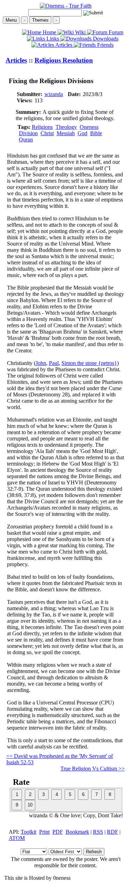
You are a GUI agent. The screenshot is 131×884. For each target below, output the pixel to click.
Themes (40, 20)
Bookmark (77, 832)
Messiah (66, 133)
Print (44, 832)
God (82, 133)
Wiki (80, 32)
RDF (112, 832)
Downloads (105, 39)
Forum (115, 32)
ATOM (17, 838)
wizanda (53, 94)
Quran (26, 140)
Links (52, 39)
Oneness (89, 127)
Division (28, 133)
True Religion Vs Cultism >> (92, 769)
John (41, 363)
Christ (47, 133)
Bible (96, 133)
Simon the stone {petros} (89, 363)
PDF (57, 832)
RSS (98, 832)
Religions (42, 127)
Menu (11, 20)
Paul (54, 363)
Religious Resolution (64, 60)
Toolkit (28, 832)
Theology (66, 127)
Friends (105, 45)
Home (49, 32)
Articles (64, 45)
